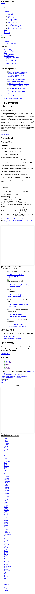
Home (5, 10)
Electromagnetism (12, 17)
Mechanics (10, 14)
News (5, 30)
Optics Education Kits (13, 19)
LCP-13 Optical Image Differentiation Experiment (16, 325)
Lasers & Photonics (12, 20)
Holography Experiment (14, 377)
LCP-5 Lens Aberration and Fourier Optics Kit (19, 218)
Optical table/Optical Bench (14, 25)
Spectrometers (11, 13)
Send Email (4, 380)
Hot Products (30, 371)
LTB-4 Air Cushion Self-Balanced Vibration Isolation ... (16, 75)
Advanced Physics (12, 22)
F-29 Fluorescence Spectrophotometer (17, 85)
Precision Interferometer (7, 225)
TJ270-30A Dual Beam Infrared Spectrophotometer (16, 92)
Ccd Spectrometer (17, 374)
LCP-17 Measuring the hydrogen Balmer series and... (19, 286)
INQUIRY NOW (5, 354)
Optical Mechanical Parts (14, 27)
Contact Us (7, 33)
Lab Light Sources (12, 24)
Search (3, 3)
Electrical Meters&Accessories (15, 28)
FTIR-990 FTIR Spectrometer (15, 81)
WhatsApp (3, 382)
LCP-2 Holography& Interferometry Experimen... (17, 315)
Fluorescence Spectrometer (15, 376)
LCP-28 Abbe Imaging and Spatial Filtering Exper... (17, 295)
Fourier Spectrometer (6, 374)
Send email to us (5, 134)
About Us (6, 31)
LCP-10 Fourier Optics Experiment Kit (15, 276)
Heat (8, 16)
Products (6, 11)
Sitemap (3, 373)
